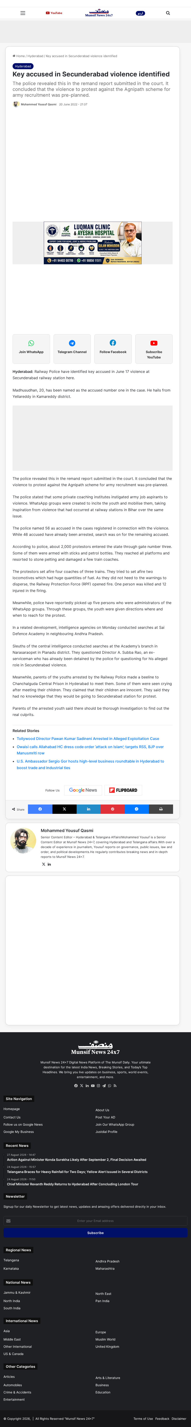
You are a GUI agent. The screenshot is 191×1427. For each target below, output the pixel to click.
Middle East (12, 1339)
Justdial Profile (106, 1132)
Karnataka (11, 1268)
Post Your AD (105, 1117)
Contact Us (11, 1117)
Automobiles (12, 1385)
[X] (43, 864)
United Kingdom (107, 1346)
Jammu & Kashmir (17, 1292)
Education (103, 1392)
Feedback (162, 1418)
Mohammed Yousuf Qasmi (38, 104)
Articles (9, 1377)
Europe (101, 1332)
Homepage (11, 1109)
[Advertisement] (95, 31)
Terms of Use (143, 1418)
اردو (140, 13)
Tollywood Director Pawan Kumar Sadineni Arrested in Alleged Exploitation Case (88, 738)
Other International (17, 1346)
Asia (6, 1331)
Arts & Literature (108, 1378)
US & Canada (13, 1354)
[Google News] (83, 790)
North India (11, 1301)
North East (103, 1294)
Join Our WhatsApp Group (115, 1124)
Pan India (102, 1301)
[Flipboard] (123, 790)
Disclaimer (179, 1418)
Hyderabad (35, 56)
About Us (102, 1110)
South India (11, 1308)
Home (20, 56)
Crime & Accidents (17, 1392)
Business (102, 1385)
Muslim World (105, 1339)
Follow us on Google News (23, 1124)
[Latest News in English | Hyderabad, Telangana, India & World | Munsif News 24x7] (99, 12)
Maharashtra (105, 1268)
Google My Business (18, 1132)
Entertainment (14, 1399)
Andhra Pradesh (107, 1261)
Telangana (11, 1260)
